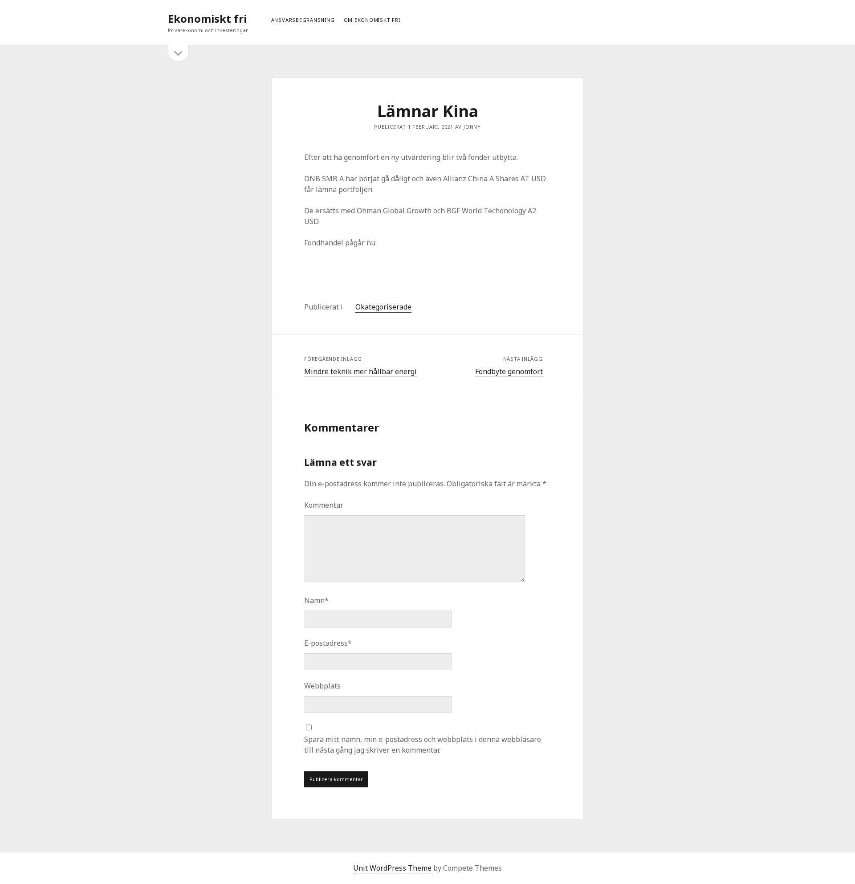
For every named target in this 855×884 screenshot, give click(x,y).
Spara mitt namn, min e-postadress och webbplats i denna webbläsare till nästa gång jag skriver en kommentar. (422, 744)
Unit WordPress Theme (392, 868)
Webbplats (322, 686)
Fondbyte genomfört (509, 371)
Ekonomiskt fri (207, 18)
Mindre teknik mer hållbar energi (360, 371)
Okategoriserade (383, 307)
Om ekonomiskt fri (372, 19)
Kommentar (323, 505)
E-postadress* (328, 643)
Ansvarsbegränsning (303, 19)
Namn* (316, 600)
